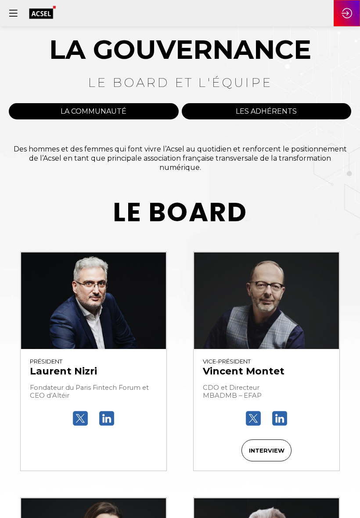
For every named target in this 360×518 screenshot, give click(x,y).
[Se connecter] (347, 13)
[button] (266, 450)
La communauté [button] (93, 111)
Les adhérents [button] (266, 111)
